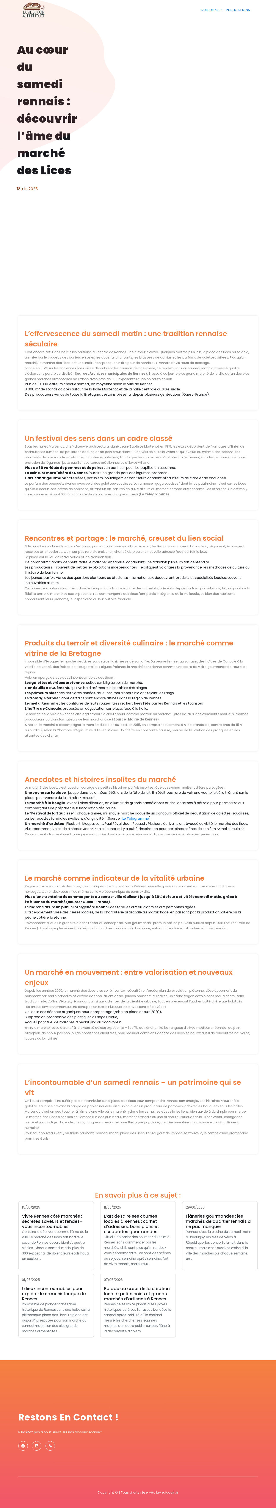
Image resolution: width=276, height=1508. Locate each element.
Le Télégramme (135, 818)
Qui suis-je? (211, 9)
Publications (238, 9)
